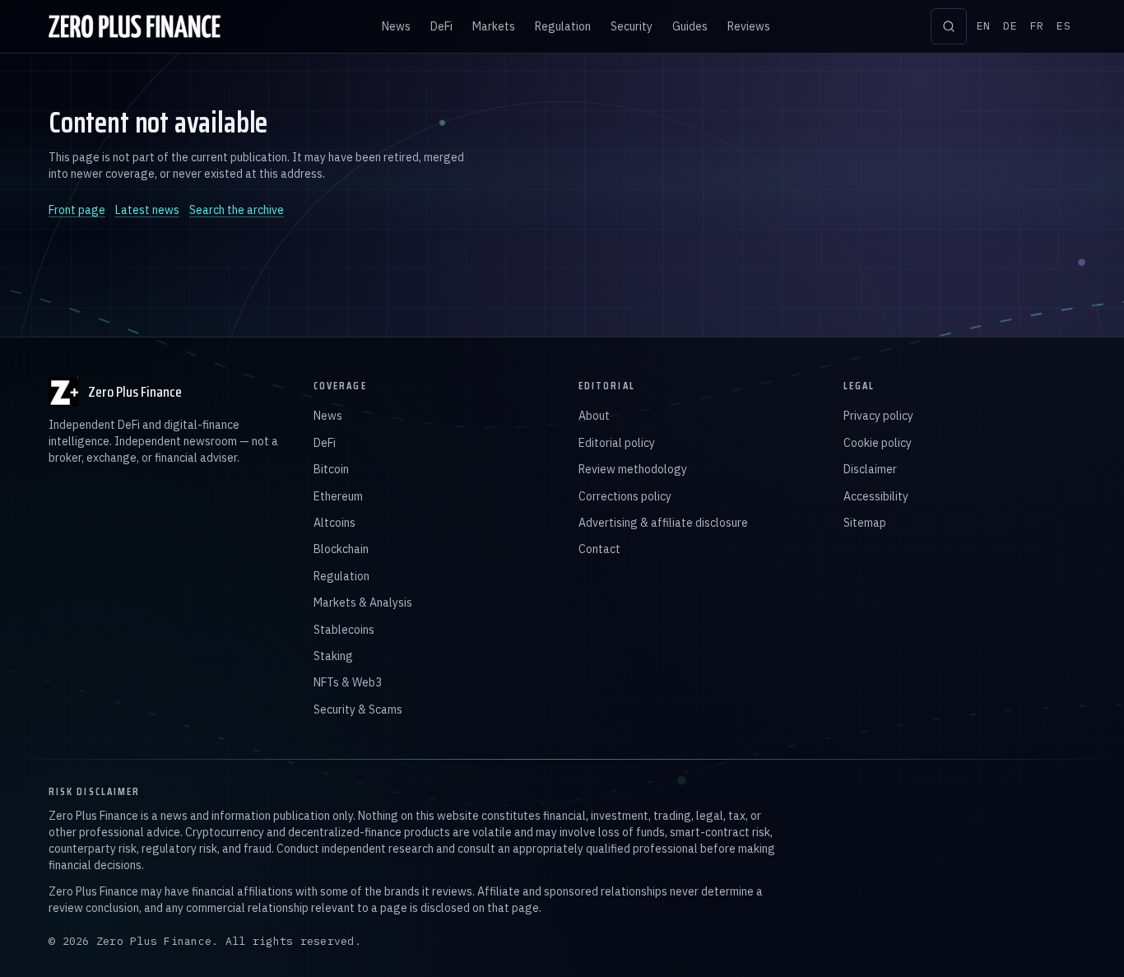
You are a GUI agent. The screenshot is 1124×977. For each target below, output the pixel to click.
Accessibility (875, 496)
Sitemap (864, 522)
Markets (493, 26)
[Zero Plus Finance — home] (135, 26)
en (984, 26)
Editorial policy (616, 442)
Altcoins (334, 522)
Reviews (748, 26)
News (396, 26)
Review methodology (632, 469)
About (594, 415)
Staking (333, 656)
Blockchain (341, 549)
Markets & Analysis (363, 602)
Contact (599, 549)
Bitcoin (331, 469)
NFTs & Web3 (348, 682)
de (1010, 26)
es (1064, 26)
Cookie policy (877, 442)
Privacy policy (878, 415)
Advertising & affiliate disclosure (663, 522)
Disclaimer (870, 469)
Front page (77, 209)
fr (1037, 26)
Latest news (147, 209)
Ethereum (338, 496)
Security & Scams (358, 709)
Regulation (563, 26)
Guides (690, 26)
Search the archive (236, 209)
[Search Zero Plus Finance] (949, 26)
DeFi (441, 26)
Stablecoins (344, 629)
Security (632, 26)
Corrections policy (624, 496)
